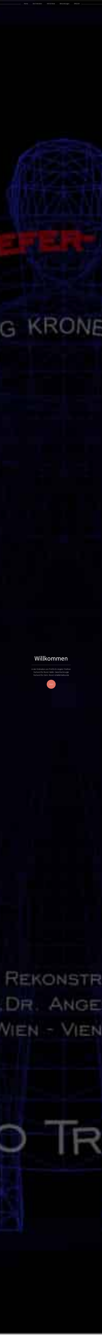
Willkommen (51, 658)
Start (51, 684)
